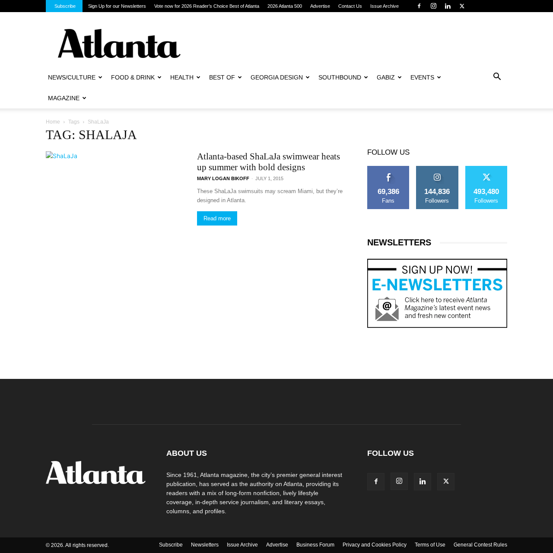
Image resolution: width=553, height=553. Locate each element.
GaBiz (386, 77)
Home (53, 122)
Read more (217, 218)
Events (422, 77)
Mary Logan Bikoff (223, 178)
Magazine (63, 98)
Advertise (320, 6)
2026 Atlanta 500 (284, 6)
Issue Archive (384, 6)
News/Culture (71, 77)
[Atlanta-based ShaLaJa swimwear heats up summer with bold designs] (79, 202)
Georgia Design (277, 77)
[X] (461, 6)
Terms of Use (430, 545)
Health (182, 77)
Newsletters (205, 545)
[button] (496, 77)
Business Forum (315, 545)
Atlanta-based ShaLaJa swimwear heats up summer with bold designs (268, 161)
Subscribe (65, 6)
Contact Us (350, 6)
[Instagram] (433, 6)
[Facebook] (419, 6)
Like (388, 169)
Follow (437, 169)
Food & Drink (133, 77)
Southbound (339, 77)
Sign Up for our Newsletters (117, 6)
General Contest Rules (480, 545)
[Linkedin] (447, 6)
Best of (222, 77)
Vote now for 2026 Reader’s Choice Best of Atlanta (206, 6)
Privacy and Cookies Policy (375, 545)
